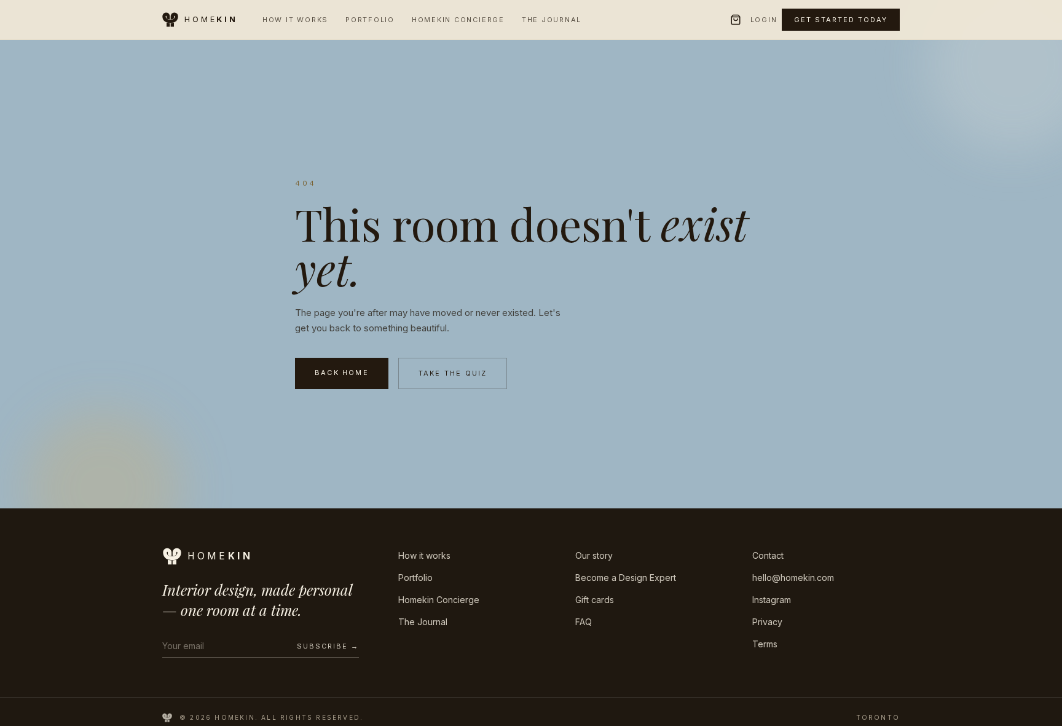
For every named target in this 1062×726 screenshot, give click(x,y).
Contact (768, 555)
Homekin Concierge (458, 19)
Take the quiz (453, 373)
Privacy (767, 622)
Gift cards (594, 599)
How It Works (295, 19)
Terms (764, 644)
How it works (424, 555)
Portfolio (370, 19)
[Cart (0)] (735, 19)
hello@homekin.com (793, 577)
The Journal (551, 19)
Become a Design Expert (625, 577)
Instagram (771, 599)
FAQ (583, 622)
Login (763, 19)
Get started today (840, 19)
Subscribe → (328, 646)
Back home (342, 372)
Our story (594, 555)
